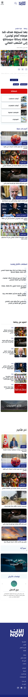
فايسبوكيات (23, 677)
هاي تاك (24, 661)
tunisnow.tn (24, 84)
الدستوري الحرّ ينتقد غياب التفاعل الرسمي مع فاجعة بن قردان (15, 302)
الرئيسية (24, 642)
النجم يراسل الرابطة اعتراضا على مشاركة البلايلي (15, 166)
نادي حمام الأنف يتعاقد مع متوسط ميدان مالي (15, 183)
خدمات (24, 664)
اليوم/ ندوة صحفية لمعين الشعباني (9, 387)
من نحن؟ (24, 681)
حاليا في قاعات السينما (14, 562)
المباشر (24, 668)
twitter (18, 688)
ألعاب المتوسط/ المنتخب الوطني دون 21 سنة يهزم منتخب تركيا (14, 238)
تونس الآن (16, 84)
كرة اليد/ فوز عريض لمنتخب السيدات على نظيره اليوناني (15, 147)
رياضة (25, 28)
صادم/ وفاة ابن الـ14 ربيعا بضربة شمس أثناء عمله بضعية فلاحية (13, 271)
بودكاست (23, 674)
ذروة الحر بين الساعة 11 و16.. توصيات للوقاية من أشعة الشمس (14, 279)
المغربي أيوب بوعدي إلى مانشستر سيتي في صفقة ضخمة (14, 219)
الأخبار (24, 645)
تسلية (24, 671)
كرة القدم (18, 28)
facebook (25, 688)
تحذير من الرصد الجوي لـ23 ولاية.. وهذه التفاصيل (13, 287)
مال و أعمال (23, 648)
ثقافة (24, 651)
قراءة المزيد (14, 80)
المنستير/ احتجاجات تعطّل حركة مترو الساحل (15, 506)
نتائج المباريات (14, 405)
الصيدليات (16, 119)
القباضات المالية (13, 112)
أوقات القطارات (13, 105)
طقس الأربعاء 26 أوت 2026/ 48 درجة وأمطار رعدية (14, 294)
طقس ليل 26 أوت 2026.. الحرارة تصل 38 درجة (15, 542)
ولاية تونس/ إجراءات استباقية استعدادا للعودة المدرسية (15, 450)
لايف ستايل (23, 658)
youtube (21, 688)
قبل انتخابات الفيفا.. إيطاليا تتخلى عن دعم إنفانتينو (14, 201)
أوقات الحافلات (14, 98)
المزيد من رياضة (20, 322)
